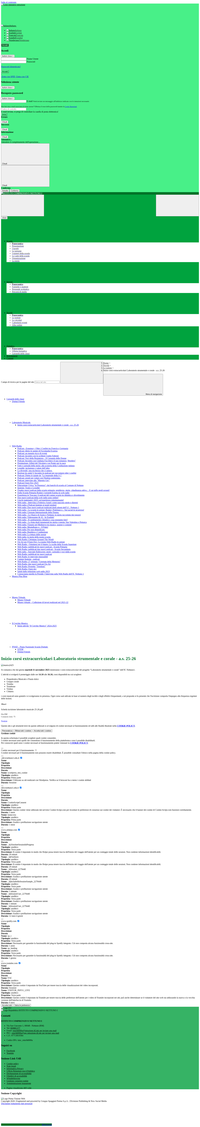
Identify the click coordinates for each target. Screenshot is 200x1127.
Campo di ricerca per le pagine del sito (17, 382)
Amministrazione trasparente (19, 1083)
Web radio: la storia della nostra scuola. (34, 537)
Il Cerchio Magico (20, 623)
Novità (106, 365)
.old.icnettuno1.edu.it (10, 758)
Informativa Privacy (15, 1068)
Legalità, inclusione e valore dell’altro (33, 468)
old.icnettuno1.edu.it (10, 788)
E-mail (30, 101)
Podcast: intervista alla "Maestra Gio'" (33, 480)
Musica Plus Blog (19, 576)
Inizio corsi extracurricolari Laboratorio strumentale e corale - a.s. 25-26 (48, 425)
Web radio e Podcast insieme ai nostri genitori (36, 505)
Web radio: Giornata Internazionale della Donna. (38, 512)
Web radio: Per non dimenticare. (31, 529)
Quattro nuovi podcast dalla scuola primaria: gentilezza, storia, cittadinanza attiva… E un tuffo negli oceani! (63, 490)
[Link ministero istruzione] (13, 5)
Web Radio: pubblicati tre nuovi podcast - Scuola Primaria (42, 547)
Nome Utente (32, 59)
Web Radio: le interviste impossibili (32, 557)
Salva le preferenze (22, 1005)
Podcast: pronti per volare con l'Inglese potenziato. (39, 478)
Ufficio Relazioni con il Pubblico (21, 1071)
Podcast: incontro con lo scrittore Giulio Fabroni (38, 456)
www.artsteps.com (9, 830)
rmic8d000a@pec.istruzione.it (35, 1033)
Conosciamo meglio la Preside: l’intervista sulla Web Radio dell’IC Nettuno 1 (50, 574)
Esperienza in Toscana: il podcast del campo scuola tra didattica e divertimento (50, 495)
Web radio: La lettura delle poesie (31, 534)
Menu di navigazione (153, 394)
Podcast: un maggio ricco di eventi (32, 453)
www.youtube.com (9, 963)
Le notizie (107, 368)
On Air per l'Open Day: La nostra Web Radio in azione (41, 542)
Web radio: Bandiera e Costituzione (32, 532)
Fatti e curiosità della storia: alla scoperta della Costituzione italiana (46, 465)
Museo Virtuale (19, 597)
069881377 (15, 1028)
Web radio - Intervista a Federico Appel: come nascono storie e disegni (47, 502)
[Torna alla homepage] (100, 193)
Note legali (11, 1066)
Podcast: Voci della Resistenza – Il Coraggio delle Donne (41, 458)
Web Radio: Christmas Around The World (35, 539)
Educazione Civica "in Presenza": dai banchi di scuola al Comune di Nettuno (50, 485)
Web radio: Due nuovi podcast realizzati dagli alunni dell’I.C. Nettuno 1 (48, 507)
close (4, 218)
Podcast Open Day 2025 (28, 483)
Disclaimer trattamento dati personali (16, 1103)
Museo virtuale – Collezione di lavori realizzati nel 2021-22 (42, 602)
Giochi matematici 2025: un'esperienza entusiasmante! (40, 500)
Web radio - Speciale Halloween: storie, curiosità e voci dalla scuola (46, 552)
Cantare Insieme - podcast (28, 559)
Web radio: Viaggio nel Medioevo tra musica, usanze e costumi (44, 525)
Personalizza (7, 731)
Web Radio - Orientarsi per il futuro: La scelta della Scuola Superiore (46, 544)
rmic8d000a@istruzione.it (34, 1030)
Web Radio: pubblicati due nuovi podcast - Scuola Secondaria (43, 549)
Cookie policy (13, 1063)
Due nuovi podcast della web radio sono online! (38, 497)
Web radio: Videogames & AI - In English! (35, 517)
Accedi (5, 45)
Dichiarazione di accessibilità (19, 1073)
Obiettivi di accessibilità (17, 1076)
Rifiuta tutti (23, 731)
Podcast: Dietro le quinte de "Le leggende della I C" (39, 475)
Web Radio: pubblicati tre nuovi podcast (34, 554)
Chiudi (4, 122)
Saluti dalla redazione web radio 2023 (33, 571)
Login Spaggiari (71, 106)
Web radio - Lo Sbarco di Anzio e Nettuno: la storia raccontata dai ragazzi (49, 515)
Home (106, 363)
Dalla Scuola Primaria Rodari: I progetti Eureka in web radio (43, 493)
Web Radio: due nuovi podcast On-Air (34, 564)
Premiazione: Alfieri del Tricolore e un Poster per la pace (41, 463)
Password (31, 62)
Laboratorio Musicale (21, 422)
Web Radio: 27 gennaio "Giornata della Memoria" (39, 561)
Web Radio (17, 446)
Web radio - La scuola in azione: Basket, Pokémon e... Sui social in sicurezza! (50, 510)
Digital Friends (18, 401)
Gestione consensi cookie (17, 1081)
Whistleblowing (13, 1078)
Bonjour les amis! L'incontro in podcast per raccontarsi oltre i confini (46, 473)
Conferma (14, 191)
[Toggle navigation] (22, 205)
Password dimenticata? (11, 66)
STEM (20, 649)
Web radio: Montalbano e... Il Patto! (32, 527)
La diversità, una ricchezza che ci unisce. (34, 470)
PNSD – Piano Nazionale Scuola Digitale (30, 647)
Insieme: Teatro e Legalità (28, 488)
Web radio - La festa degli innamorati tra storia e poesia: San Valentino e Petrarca (52, 522)
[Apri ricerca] (177, 205)
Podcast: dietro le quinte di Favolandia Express (37, 451)
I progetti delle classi (15, 399)
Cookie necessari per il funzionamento (17, 750)
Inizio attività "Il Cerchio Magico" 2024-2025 (37, 626)
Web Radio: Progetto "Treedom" (31, 566)
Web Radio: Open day (27, 569)
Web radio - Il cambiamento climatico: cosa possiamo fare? (42, 520)
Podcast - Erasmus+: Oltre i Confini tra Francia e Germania (42, 448)
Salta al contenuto (8, 2)
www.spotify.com (9, 921)
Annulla (5, 191)
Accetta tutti (42, 731)
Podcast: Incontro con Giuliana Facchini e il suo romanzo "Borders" (46, 461)
